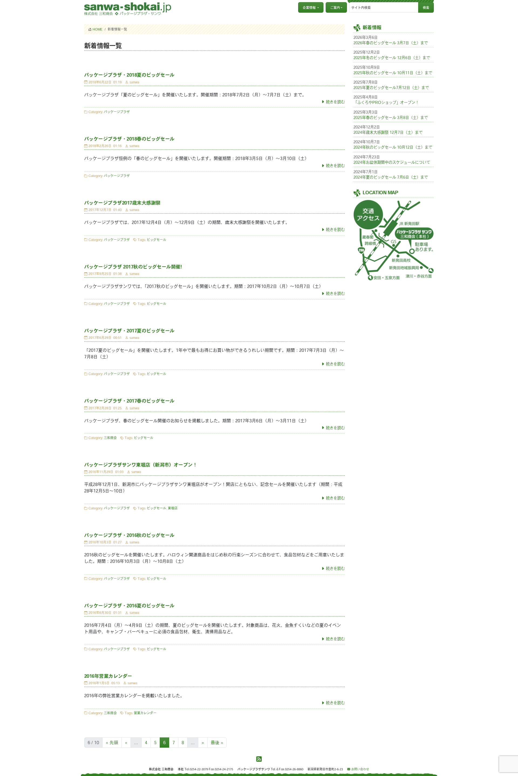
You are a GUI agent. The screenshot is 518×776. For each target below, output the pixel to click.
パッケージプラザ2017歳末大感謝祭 (122, 202)
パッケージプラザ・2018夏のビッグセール (129, 75)
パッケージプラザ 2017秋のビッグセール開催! (133, 266)
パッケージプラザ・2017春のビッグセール (129, 401)
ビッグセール (156, 239)
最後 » (217, 742)
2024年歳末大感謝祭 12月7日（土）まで (387, 132)
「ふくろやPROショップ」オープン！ (386, 102)
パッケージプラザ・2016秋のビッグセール (129, 535)
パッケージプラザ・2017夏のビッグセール (129, 330)
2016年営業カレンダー (108, 676)
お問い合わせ (360, 769)
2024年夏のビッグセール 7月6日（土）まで (390, 177)
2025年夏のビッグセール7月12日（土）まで (391, 88)
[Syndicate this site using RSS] (259, 759)
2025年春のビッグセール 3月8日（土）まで (390, 117)
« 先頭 (112, 742)
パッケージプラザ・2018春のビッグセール (129, 139)
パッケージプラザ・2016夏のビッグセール (129, 605)
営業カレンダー (145, 712)
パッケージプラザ (117, 111)
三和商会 (110, 437)
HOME (98, 29)
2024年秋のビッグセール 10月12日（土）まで (392, 147)
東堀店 (173, 508)
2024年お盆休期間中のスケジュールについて (391, 162)
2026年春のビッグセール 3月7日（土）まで (390, 43)
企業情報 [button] (309, 7)
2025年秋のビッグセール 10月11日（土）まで (392, 73)
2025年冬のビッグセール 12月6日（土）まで (391, 58)
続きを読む (335, 102)
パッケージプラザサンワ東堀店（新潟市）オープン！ (140, 464)
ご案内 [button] (335, 7)
